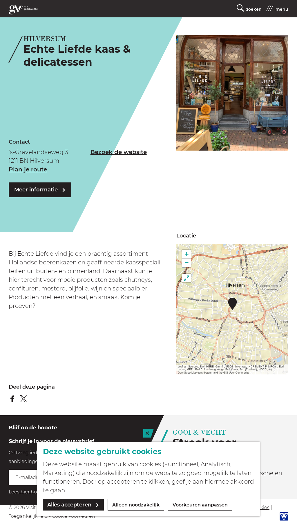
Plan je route (28, 169)
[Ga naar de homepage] (23, 9)
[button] (232, 303)
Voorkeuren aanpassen (200, 505)
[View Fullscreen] (186, 278)
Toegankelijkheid (28, 516)
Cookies (260, 507)
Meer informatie (36, 189)
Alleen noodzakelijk (136, 505)
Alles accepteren (69, 505)
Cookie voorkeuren (73, 516)
